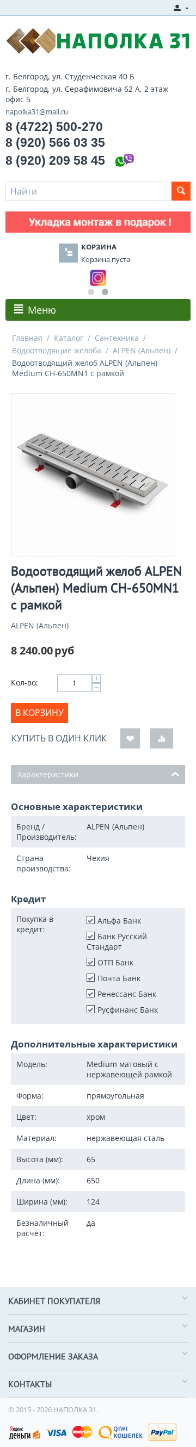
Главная (27, 338)
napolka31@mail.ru (36, 111)
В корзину (39, 713)
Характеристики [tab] (47, 774)
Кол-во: (24, 682)
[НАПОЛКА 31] (98, 40)
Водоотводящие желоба (56, 350)
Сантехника (117, 338)
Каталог (68, 338)
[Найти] (181, 191)
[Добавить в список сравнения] (161, 738)
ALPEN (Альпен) (141, 350)
